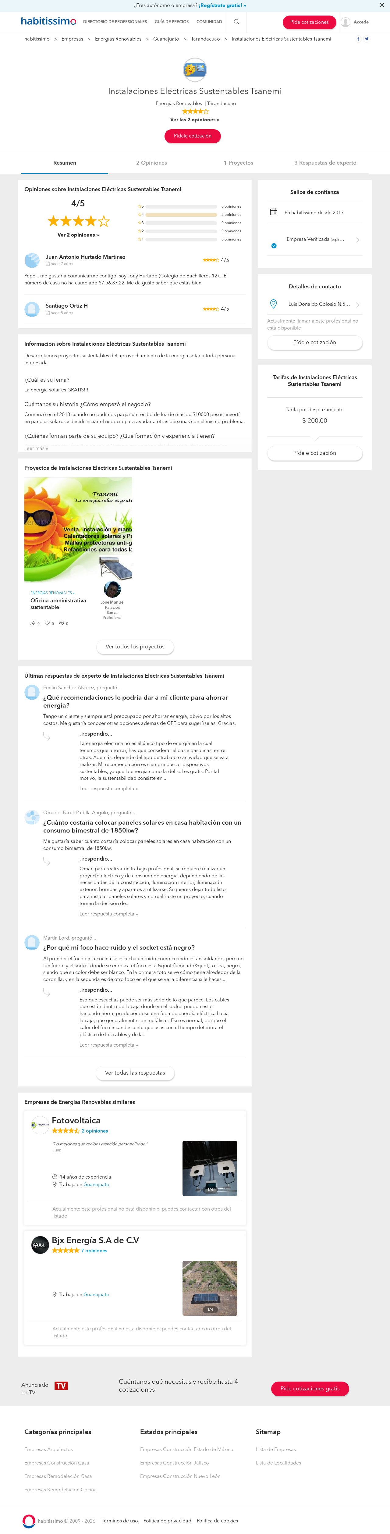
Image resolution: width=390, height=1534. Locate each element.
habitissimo (37, 39)
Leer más (34, 448)
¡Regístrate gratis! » (222, 5)
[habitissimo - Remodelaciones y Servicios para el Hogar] (48, 21)
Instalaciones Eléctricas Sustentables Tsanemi (281, 39)
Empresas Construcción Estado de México (186, 1449)
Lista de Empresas (276, 1449)
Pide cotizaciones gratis (310, 1389)
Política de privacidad (167, 1521)
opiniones (95, 1131)
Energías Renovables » (52, 593)
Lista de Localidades (278, 1463)
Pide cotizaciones (309, 22)
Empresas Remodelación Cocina (60, 1490)
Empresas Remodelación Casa (58, 1476)
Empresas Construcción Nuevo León (180, 1476)
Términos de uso (120, 1521)
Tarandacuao (205, 39)
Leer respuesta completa (107, 789)
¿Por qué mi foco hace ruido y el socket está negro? (119, 948)
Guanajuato (166, 39)
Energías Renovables (118, 39)
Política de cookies (217, 1521)
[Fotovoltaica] (40, 1125)
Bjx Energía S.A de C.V (95, 1241)
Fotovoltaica (76, 1121)
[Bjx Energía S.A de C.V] (40, 1245)
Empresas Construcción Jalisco (174, 1463)
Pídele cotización (192, 136)
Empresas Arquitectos (48, 1449)
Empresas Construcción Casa (56, 1463)
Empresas (72, 39)
